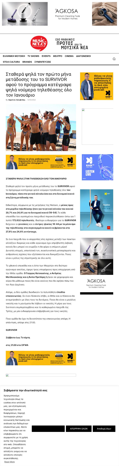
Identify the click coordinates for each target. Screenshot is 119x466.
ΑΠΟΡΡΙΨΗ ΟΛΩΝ (78, 428)
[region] (59, 426)
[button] (114, 59)
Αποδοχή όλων (104, 428)
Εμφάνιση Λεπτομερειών (48, 428)
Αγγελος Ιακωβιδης (16, 100)
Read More (9, 461)
